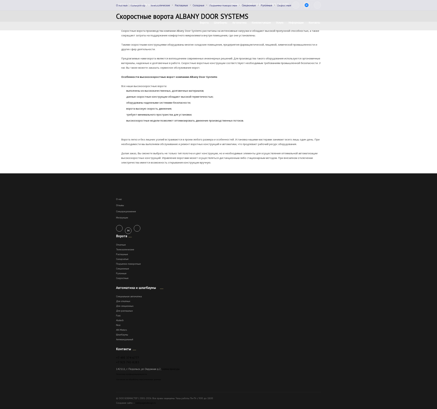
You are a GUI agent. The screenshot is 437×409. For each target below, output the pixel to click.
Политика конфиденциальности (131, 374)
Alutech (120, 320)
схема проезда (170, 369)
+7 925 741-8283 (278, 4)
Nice (118, 325)
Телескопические (125, 249)
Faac (118, 315)
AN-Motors (121, 329)
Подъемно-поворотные (128, 263)
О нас (119, 199)
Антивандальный (124, 339)
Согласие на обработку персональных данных (138, 379)
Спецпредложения (126, 211)
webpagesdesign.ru (146, 402)
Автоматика (239, 22)
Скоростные (122, 278)
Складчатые (122, 259)
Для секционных (124, 305)
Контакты (314, 22)
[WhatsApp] (295, 5)
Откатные (121, 244)
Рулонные (121, 273)
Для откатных (123, 301)
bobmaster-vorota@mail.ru (225, 4)
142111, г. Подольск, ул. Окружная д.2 (138, 4)
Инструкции (122, 217)
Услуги (279, 22)
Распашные (122, 254)
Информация (296, 22)
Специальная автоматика (129, 296)
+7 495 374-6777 (254, 4)
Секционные (122, 268)
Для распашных (124, 310)
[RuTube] (317, 5)
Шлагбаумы (220, 22)
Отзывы (120, 205)
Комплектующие (261, 22)
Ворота (204, 22)
